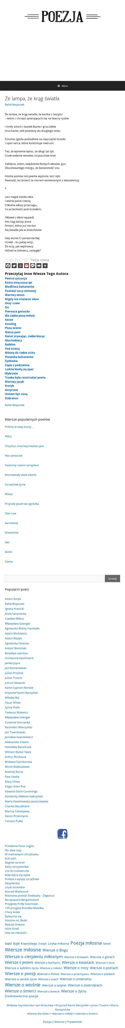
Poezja (47, 1022)
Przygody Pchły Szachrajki (21, 904)
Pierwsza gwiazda (17, 311)
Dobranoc (11, 398)
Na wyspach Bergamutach (22, 900)
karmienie (11, 523)
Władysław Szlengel (17, 623)
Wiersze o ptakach (102, 974)
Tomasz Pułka (14, 821)
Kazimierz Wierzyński (18, 727)
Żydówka (11, 361)
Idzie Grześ (12, 928)
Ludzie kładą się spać (19, 369)
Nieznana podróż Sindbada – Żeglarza (29, 895)
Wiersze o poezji (20, 973)
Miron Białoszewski (17, 766)
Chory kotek (12, 912)
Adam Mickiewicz (16, 633)
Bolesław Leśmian (16, 653)
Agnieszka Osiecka (17, 643)
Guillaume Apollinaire (19, 658)
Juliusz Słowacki (15, 683)
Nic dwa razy (13, 850)
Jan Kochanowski (15, 668)
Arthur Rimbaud (15, 757)
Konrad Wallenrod (16, 891)
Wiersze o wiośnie (23, 985)
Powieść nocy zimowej (20, 291)
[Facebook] (8, 265)
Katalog (10, 324)
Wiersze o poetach (104, 968)
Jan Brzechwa (44, 1005)
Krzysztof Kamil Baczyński (21, 693)
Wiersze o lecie (105, 963)
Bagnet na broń (15, 862)
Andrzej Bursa (14, 772)
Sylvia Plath (12, 707)
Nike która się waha (17, 875)
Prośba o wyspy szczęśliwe (22, 879)
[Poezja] (62, 16)
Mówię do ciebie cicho (20, 353)
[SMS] (32, 265)
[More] (45, 265)
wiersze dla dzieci (38, 1013)
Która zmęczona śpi (18, 282)
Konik (8, 552)
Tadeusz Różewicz (16, 712)
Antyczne (11, 390)
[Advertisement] (62, 56)
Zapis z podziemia (17, 365)
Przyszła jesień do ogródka (22, 504)
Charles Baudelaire (17, 806)
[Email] (39, 265)
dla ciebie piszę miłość (20, 315)
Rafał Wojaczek (14, 104)
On (7, 307)
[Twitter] (14, 265)
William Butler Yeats (18, 752)
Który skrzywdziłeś (16, 867)
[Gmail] (26, 265)
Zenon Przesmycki (16, 816)
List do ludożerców (17, 871)
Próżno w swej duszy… (19, 427)
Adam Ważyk (13, 638)
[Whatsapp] (20, 265)
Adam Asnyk (13, 599)
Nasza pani (12, 332)
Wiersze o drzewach (76, 957)
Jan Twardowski (15, 732)
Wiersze (59, 1022)
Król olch (10, 858)
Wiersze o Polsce (48, 974)
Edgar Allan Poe (15, 786)
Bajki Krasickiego (25, 943)
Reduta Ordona (15, 924)
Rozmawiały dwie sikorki (20, 475)
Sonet (107, 943)
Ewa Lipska (12, 776)
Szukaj (112, 578)
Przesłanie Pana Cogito (19, 846)
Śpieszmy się (13, 916)
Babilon (10, 344)
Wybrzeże (11, 373)
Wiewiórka (12, 532)
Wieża (9, 494)
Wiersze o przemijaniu (75, 974)
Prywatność (74, 1022)
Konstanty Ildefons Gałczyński (24, 796)
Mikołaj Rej (12, 697)
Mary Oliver (12, 781)
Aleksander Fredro (17, 742)
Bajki (8, 943)
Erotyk (9, 386)
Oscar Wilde (13, 702)
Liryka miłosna (58, 943)
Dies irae (10, 513)
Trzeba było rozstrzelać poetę (25, 377)
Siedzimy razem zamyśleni (22, 465)
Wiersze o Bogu (55, 950)
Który (8, 436)
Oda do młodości (16, 933)
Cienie (9, 561)
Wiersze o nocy (76, 967)
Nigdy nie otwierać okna (22, 299)
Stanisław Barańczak (18, 747)
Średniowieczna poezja (21, 996)
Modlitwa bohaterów (19, 286)
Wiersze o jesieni (19, 962)
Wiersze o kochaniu (47, 963)
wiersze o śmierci (87, 1013)
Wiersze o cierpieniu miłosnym (34, 956)
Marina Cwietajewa (17, 811)
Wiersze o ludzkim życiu (22, 968)
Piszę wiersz (13, 328)
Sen (7, 542)
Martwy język (14, 382)
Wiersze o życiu (73, 990)
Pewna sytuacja (16, 278)
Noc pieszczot (13, 455)
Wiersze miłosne (23, 949)
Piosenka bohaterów (19, 357)
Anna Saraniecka (15, 614)
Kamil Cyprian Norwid (19, 687)
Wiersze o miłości (51, 968)
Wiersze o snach (48, 979)
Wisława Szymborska (18, 762)
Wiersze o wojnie (54, 985)
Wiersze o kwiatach (78, 962)
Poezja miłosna (86, 943)
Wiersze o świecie (48, 991)
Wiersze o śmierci (20, 991)
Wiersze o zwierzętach (85, 985)
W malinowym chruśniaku (22, 854)
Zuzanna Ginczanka (17, 722)
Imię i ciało (12, 303)
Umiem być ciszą (16, 394)
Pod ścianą (12, 348)
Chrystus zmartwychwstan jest (24, 446)
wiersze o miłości (63, 1013)
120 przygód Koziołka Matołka (24, 908)
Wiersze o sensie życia (21, 979)
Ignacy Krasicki (14, 608)
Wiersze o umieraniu (76, 979)
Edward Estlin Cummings (21, 791)
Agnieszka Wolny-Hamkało (22, 628)
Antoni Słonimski (15, 648)
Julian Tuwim (13, 678)
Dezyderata (12, 883)
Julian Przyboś (14, 673)
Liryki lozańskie (15, 887)
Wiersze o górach (102, 957)
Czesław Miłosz (14, 618)
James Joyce (12, 663)
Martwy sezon (15, 295)
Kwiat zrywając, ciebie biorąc (25, 336)
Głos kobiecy (13, 340)
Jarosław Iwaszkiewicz (19, 737)
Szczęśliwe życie (15, 484)
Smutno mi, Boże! (16, 920)
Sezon (9, 320)
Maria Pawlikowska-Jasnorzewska (26, 801)
